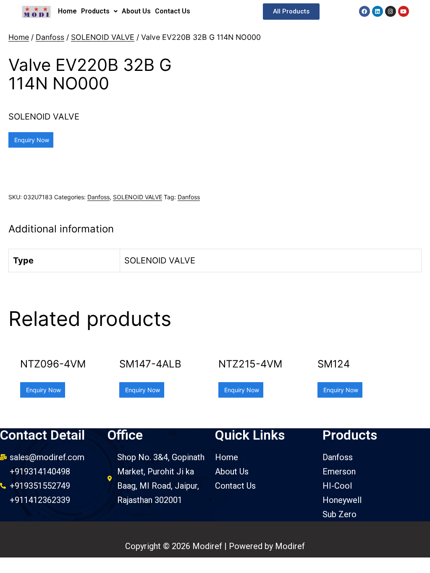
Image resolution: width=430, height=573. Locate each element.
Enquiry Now (31, 139)
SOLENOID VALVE (102, 37)
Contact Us (172, 11)
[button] (291, 11)
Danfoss (50, 37)
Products (95, 11)
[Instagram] (390, 11)
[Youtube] (403, 11)
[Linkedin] (377, 11)
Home (67, 11)
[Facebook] (364, 11)
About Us (136, 11)
